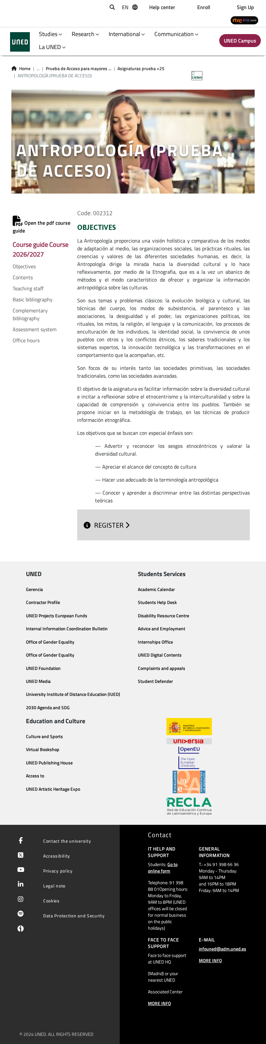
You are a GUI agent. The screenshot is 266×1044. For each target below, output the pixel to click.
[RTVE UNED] (244, 20)
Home (24, 68)
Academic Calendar (156, 589)
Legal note (54, 885)
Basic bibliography (33, 299)
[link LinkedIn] (19, 885)
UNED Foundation (43, 668)
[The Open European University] (188, 757)
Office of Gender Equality (50, 642)
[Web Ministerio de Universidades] (189, 726)
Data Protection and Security (74, 915)
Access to (35, 775)
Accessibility (56, 855)
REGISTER (109, 525)
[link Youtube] (19, 870)
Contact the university (67, 840)
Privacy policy (58, 870)
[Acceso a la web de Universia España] (189, 741)
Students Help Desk (157, 602)
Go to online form (162, 867)
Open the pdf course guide (41, 226)
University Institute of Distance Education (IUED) (73, 694)
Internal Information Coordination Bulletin (67, 628)
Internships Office (155, 642)
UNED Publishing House (49, 762)
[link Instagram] (19, 900)
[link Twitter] (19, 855)
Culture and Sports (44, 736)
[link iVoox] (19, 930)
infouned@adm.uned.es (222, 948)
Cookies (51, 900)
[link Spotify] (19, 914)
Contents (23, 277)
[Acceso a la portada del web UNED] (20, 42)
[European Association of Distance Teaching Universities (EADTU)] (189, 782)
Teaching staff (28, 288)
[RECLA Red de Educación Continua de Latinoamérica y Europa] (189, 806)
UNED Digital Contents (160, 655)
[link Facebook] (19, 841)
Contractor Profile (43, 602)
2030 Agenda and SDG (48, 707)
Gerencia (34, 589)
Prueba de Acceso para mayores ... (78, 68)
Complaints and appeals (161, 668)
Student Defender (155, 681)
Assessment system (34, 329)
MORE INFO (159, 1003)
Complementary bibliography (30, 314)
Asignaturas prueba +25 (140, 68)
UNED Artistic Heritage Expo (53, 789)
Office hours (26, 340)
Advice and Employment (161, 628)
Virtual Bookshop (42, 749)
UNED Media (38, 681)
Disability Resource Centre (163, 615)
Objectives (24, 266)
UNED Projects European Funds (56, 615)
